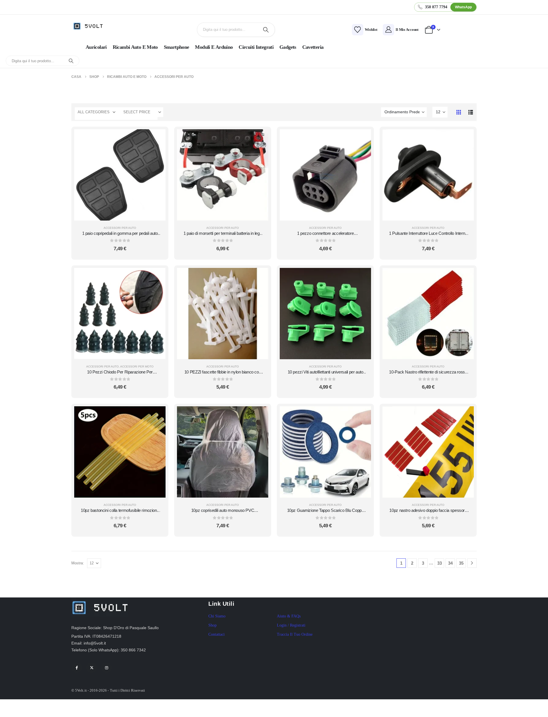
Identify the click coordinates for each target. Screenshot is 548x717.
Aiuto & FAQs (289, 616)
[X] (91, 667)
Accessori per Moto (137, 366)
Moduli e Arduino (214, 47)
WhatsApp (463, 7)
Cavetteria (313, 47)
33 (439, 563)
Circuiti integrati (256, 47)
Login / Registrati (291, 625)
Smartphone (176, 47)
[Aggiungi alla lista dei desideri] (157, 152)
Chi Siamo (216, 616)
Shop (212, 625)
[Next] (472, 563)
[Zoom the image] (99, 601)
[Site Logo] (89, 26)
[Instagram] (106, 667)
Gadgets (287, 47)
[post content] (120, 175)
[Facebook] (76, 667)
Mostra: (77, 563)
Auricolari (96, 47)
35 (461, 563)
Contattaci (216, 634)
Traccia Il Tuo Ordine (295, 634)
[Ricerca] (266, 30)
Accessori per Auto (120, 227)
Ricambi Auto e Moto (135, 47)
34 (450, 563)
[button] (458, 112)
